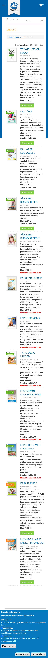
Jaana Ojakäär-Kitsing (28, 156)
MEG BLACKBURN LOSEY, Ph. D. (30, 359)
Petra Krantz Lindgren (29, 486)
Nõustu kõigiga (38, 654)
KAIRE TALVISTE (25, 114)
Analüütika (8, 628)
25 (31, 45)
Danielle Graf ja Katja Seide (30, 241)
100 (41, 45)
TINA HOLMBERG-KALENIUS (29, 397)
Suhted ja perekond (16, 37)
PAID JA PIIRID (28, 483)
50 (36, 45)
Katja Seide (24, 205)
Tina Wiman (24, 281)
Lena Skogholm (26, 56)
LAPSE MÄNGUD (30, 318)
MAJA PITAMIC (24, 321)
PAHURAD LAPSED (31, 278)
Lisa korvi (28, 105)
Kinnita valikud (8, 646)
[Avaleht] (12, 8)
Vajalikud (7, 620)
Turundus (7, 636)
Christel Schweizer (27, 451)
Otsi (42, 21)
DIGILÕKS (26, 111)
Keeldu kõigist (22, 654)
